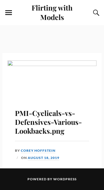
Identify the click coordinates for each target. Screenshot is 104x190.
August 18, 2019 (43, 158)
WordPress (65, 179)
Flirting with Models (52, 12)
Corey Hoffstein (38, 150)
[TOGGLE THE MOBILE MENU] (8, 12)
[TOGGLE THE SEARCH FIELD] (95, 12)
